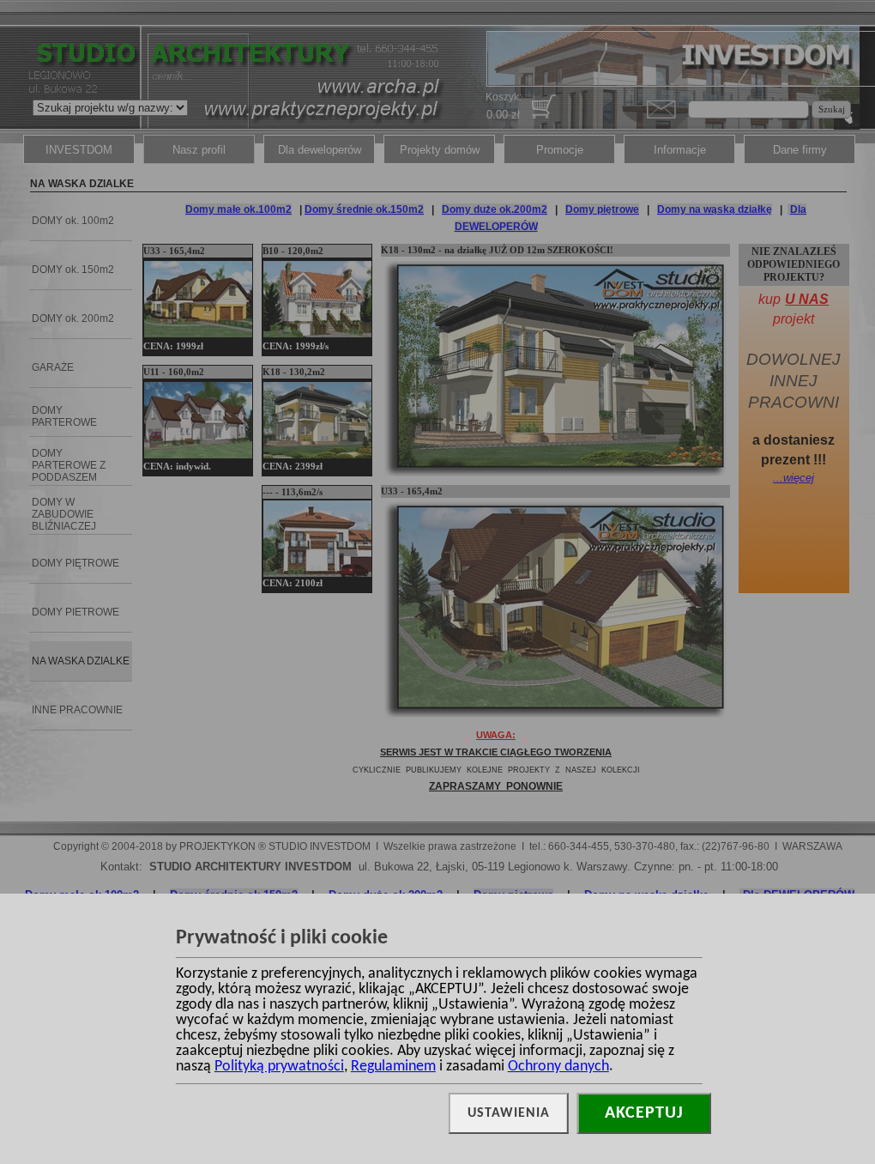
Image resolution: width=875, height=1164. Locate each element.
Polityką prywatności (279, 1066)
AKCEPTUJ (644, 1113)
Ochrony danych (558, 1066)
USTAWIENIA (509, 1113)
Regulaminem (393, 1066)
